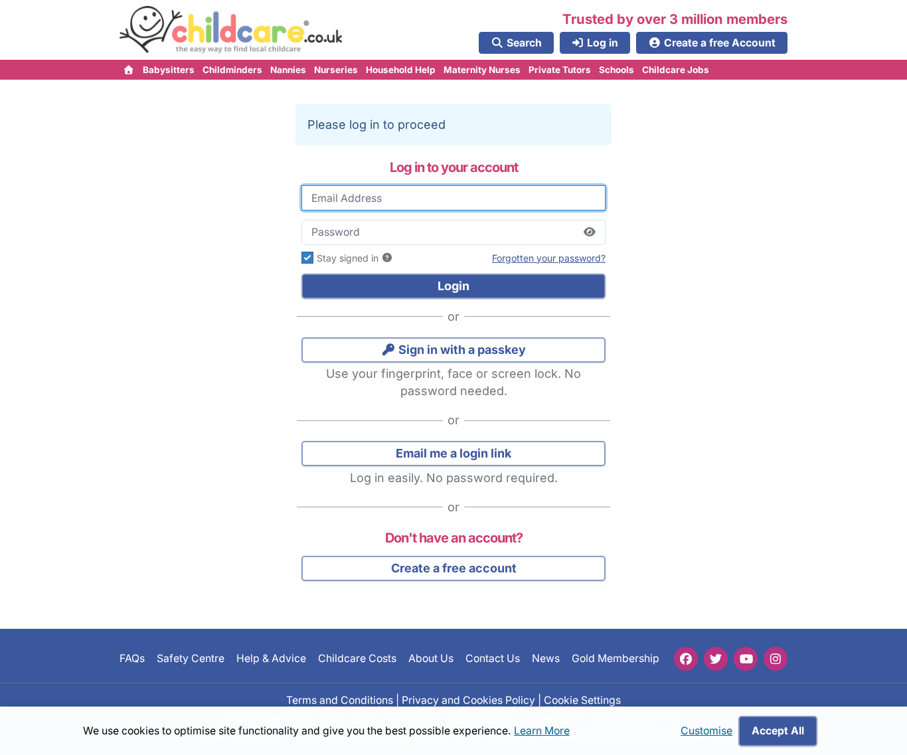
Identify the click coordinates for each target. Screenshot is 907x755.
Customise (706, 730)
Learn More (542, 730)
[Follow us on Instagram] (775, 659)
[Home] (129, 69)
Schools (616, 69)
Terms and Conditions (339, 699)
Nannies (288, 69)
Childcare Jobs (675, 69)
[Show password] (589, 232)
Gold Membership (615, 658)
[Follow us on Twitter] (716, 659)
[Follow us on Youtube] (746, 659)
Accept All (778, 730)
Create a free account (454, 568)
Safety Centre (190, 658)
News (546, 658)
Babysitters (169, 69)
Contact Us (492, 658)
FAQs (132, 658)
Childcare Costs (357, 658)
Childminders (232, 69)
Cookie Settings (582, 699)
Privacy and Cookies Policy (468, 699)
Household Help (401, 69)
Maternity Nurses (482, 69)
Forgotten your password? (549, 258)
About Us (431, 658)
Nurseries (336, 69)
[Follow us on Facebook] (686, 659)
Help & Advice (271, 658)
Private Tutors (560, 69)
